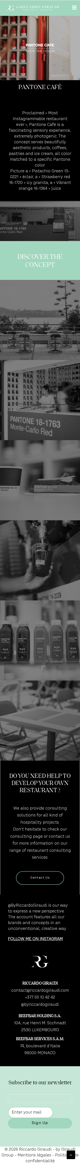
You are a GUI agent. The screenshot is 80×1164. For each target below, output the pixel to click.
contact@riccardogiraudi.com (40, 991)
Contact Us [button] (40, 878)
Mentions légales (34, 1155)
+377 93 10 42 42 (40, 997)
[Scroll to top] (71, 1155)
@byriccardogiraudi (40, 1005)
